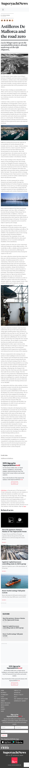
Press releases (5, 703)
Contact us (17, 690)
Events (3, 709)
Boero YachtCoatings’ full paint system (13, 592)
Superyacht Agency (20, 701)
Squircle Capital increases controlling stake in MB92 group (14, 563)
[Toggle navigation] (3, 9)
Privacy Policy (18, 694)
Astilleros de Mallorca (7, 458)
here (24, 506)
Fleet (2, 696)
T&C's (15, 696)
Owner (3, 701)
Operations (4, 698)
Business (3, 692)
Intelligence (5, 705)
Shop (2, 711)
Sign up (14, 483)
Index (2, 707)
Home (2, 690)
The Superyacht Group (21, 698)
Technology (4, 694)
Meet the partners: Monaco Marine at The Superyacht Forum (14, 531)
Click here (3, 490)
